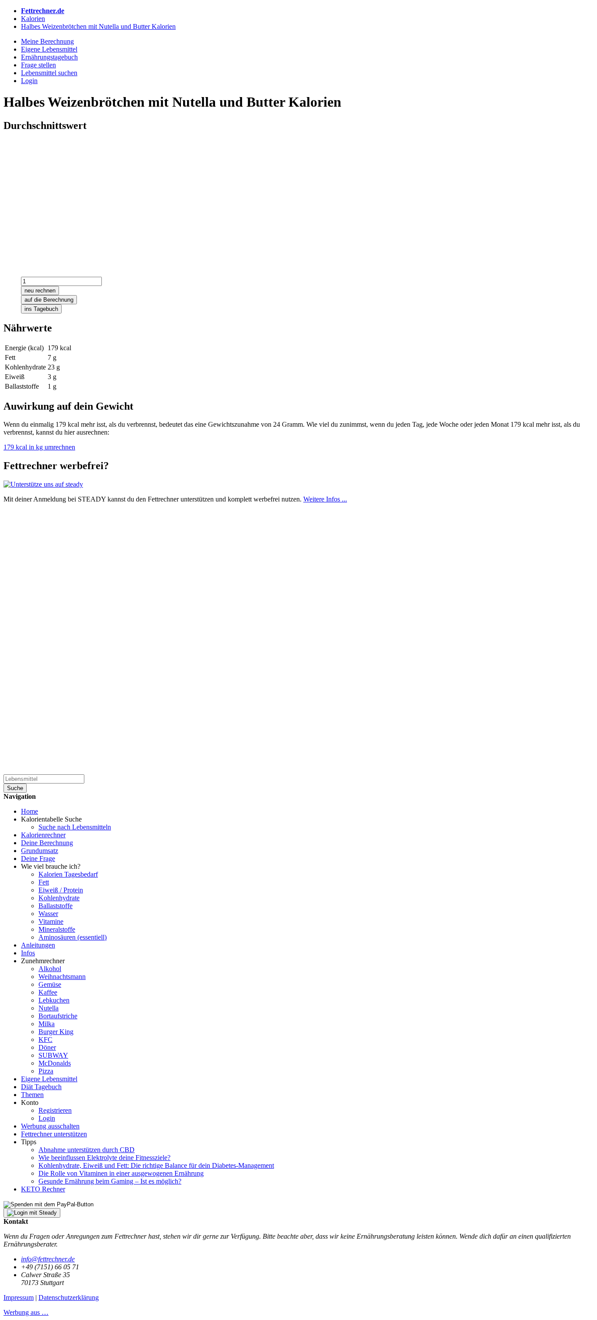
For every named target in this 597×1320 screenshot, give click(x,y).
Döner (47, 1047)
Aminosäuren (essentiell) (72, 937)
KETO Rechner (43, 1189)
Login (46, 1118)
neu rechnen (40, 290)
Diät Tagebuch (41, 1086)
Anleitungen (38, 945)
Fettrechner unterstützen (54, 1134)
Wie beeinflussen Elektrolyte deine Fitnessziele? (104, 1157)
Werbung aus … (26, 1312)
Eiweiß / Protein (60, 890)
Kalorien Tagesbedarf (68, 874)
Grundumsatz (39, 850)
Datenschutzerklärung (68, 1297)
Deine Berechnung (47, 842)
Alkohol (49, 968)
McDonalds (54, 1063)
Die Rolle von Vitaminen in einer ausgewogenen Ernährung (121, 1173)
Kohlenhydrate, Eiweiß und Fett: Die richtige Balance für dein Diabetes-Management (156, 1165)
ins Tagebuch (41, 309)
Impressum (18, 1297)
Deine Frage (38, 858)
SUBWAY (53, 1055)
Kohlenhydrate (59, 898)
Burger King (55, 1031)
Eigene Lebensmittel (49, 1079)
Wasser (48, 913)
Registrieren (55, 1110)
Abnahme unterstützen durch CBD (86, 1149)
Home (29, 811)
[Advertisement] (265, 201)
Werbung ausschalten (50, 1126)
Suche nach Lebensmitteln (74, 827)
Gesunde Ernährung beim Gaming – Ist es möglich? (109, 1181)
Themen (32, 1094)
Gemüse (49, 984)
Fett (43, 882)
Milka (46, 1023)
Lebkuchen (53, 1000)
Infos (28, 953)
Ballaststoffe (55, 905)
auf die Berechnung (48, 299)
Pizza (45, 1071)
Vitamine (50, 921)
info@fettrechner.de (48, 1259)
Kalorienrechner (43, 835)
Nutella (48, 1008)
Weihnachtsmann (62, 976)
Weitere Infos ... (325, 499)
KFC (45, 1039)
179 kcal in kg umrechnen (39, 447)
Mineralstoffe (56, 929)
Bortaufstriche (57, 1016)
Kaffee (47, 992)
